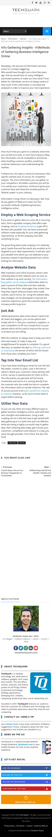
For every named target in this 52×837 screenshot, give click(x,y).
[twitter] (36, 2)
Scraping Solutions (26, 226)
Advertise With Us (41, 826)
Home (3, 39)
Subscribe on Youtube (14, 789)
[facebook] (32, 2)
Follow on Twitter (12, 775)
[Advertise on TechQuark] (26, 803)
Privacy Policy (9, 826)
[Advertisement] (26, 573)
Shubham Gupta (37, 830)
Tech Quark (24, 815)
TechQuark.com (25, 744)
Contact (29, 826)
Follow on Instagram (13, 782)
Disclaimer (20, 826)
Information (13, 39)
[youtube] (41, 2)
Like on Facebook (11, 768)
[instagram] (45, 2)
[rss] (49, 2)
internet (23, 39)
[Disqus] (26, 515)
